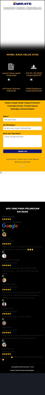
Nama (6, 116)
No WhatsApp (9, 125)
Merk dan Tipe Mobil (12, 133)
